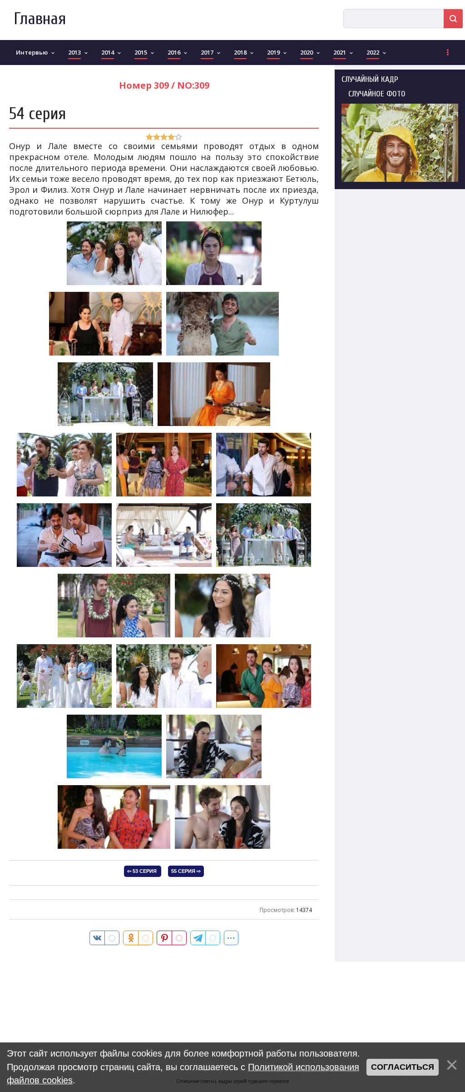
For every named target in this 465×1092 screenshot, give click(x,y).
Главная (40, 19)
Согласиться (402, 1067)
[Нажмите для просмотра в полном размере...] (114, 284)
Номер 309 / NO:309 (164, 85)
